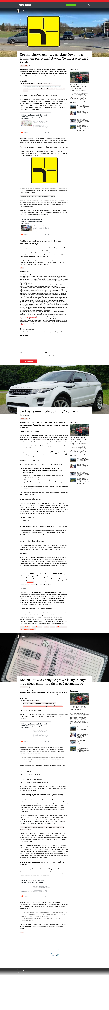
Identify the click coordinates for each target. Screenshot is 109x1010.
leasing (46, 627)
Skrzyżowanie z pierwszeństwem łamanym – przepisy (37, 83)
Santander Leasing (41, 439)
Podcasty (55, 1)
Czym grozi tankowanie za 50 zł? (31, 1006)
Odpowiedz (22, 324)
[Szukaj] (89, 5)
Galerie (44, 1)
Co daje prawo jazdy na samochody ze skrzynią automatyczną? (39, 703)
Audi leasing (30, 582)
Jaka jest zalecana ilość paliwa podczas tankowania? (37, 1009)
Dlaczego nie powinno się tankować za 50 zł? (34, 1003)
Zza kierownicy (63, 1)
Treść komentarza (24, 335)
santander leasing (37, 627)
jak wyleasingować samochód (28, 629)
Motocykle (49, 5)
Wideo (49, 1)
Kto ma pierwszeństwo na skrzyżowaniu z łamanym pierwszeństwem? (42, 86)
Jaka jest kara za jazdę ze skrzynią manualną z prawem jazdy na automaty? (43, 706)
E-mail (46, 352)
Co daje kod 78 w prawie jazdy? (31, 700)
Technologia (59, 5)
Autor (21, 352)
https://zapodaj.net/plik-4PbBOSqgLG (28, 317)
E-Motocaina (70, 5)
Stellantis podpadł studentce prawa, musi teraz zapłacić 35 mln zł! (37, 196)
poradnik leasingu (25, 627)
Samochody (39, 5)
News (22, 267)
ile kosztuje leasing (61, 627)
